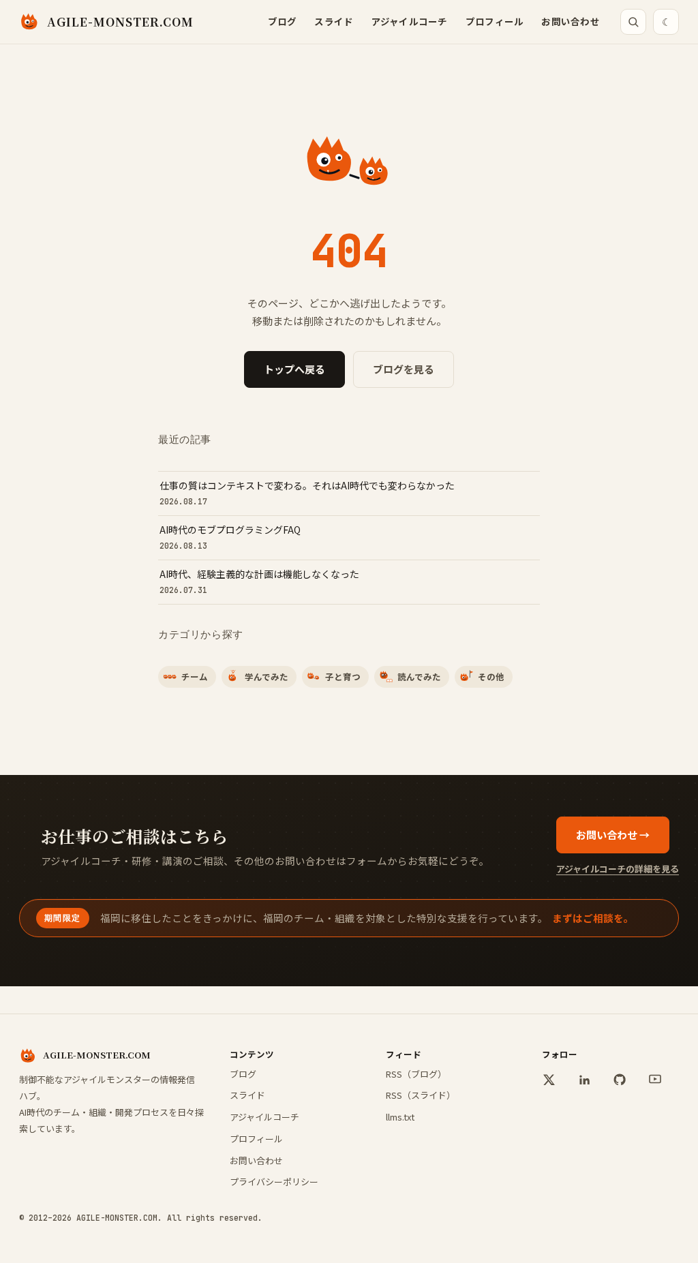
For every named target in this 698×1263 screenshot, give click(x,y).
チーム (194, 676)
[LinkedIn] (584, 1079)
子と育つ (343, 676)
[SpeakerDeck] (655, 1079)
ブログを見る (403, 369)
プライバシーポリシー (274, 1181)
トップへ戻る (294, 369)
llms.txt (400, 1116)
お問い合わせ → (613, 834)
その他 (491, 676)
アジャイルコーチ (409, 21)
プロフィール (495, 21)
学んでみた (266, 676)
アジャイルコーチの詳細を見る (617, 868)
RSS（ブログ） (416, 1073)
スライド (333, 21)
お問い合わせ (570, 21)
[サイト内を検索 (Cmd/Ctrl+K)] (633, 22)
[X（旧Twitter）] (548, 1079)
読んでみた (419, 676)
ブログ (282, 21)
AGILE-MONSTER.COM (120, 21)
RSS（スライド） (420, 1095)
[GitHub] (619, 1079)
